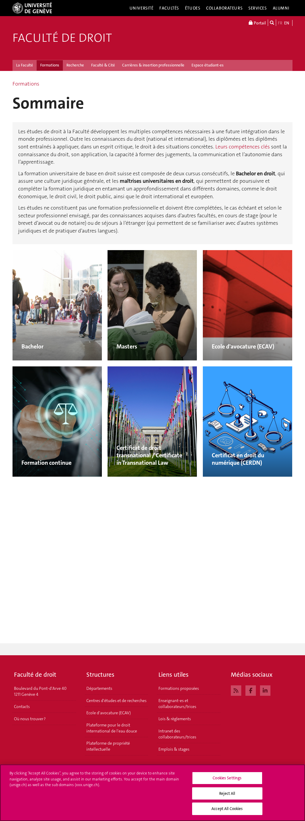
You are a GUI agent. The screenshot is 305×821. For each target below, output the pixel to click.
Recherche (75, 65)
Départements (99, 688)
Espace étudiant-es (208, 65)
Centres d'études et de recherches (116, 700)
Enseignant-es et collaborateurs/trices (177, 703)
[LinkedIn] (265, 689)
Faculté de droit (62, 38)
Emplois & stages (173, 749)
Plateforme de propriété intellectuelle (108, 746)
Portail (259, 23)
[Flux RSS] (236, 689)
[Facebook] (250, 689)
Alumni (281, 8)
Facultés (169, 8)
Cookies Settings (227, 777)
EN (286, 23)
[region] (152, 792)
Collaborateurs (224, 8)
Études (192, 8)
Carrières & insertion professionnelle (153, 65)
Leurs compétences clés (242, 146)
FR (280, 23)
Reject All (227, 793)
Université (142, 8)
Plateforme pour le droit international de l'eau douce (111, 728)
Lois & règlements (174, 718)
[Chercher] (272, 22)
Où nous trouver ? (30, 718)
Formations (49, 65)
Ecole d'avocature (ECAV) (108, 712)
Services (257, 8)
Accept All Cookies (227, 808)
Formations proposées (178, 688)
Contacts (22, 706)
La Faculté (24, 65)
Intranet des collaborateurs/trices (177, 734)
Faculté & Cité (103, 65)
